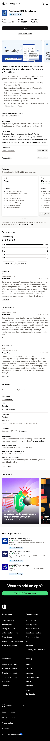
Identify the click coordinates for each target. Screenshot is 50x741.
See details (6, 466)
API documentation (9, 669)
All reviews (22, 263)
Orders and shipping (10, 633)
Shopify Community (10, 673)
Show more (5, 299)
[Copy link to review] (10, 272)
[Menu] (47, 4)
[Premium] (25, 218)
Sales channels (8, 620)
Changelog (23, 431)
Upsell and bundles (33, 633)
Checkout (6, 134)
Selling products (8, 629)
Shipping (29, 645)
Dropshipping (31, 620)
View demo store (25, 34)
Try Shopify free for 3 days (25, 593)
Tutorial (5, 406)
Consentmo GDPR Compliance (19, 539)
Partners (29, 681)
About (28, 665)
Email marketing (32, 637)
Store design (7, 637)
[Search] (43, 4)
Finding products (8, 624)
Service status (31, 694)
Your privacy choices (10, 734)
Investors (29, 673)
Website (5, 420)
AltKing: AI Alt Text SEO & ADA (19, 552)
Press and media (32, 677)
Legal (28, 690)
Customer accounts (19, 134)
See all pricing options (26, 224)
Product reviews (32, 629)
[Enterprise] (27, 218)
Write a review (9, 263)
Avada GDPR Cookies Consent (19, 565)
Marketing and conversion (12, 641)
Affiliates (29, 686)
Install (25, 28)
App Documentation (10, 409)
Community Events (9, 677)
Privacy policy (7, 400)
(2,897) (24, 22)
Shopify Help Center (10, 665)
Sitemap (5, 729)
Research (5, 686)
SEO (27, 641)
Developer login (8, 712)
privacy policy (38, 441)
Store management (9, 645)
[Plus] (24, 218)
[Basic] (22, 218)
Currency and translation (35, 650)
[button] (25, 543)
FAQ (3, 403)
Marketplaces (31, 624)
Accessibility (7, 158)
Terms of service (8, 717)
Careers (29, 669)
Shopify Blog (7, 681)
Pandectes (34, 22)
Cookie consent (8, 151)
